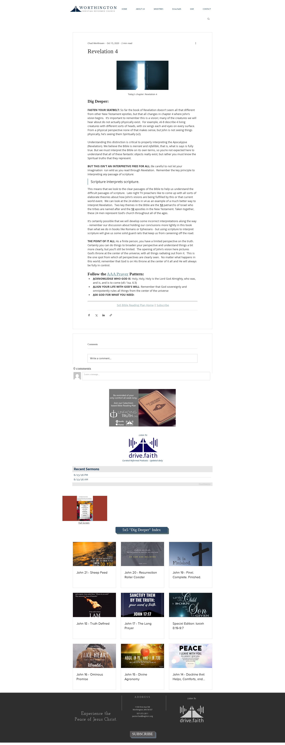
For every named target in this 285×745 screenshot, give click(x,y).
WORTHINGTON (98, 8)
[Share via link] (110, 315)
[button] (140, 9)
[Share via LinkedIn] (103, 315)
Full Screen (84, 522)
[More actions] (195, 43)
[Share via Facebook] (89, 315)
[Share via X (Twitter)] (96, 315)
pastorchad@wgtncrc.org (142, 716)
